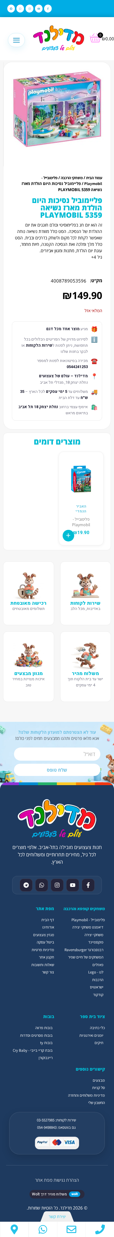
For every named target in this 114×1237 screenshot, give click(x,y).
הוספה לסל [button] (68, 535)
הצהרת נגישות (66, 1180)
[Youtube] (39, 8)
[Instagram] (29, 8)
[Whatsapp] (20, 8)
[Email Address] (71, 1229)
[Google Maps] (14, 1229)
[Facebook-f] (48, 8)
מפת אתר (43, 1180)
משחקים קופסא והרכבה (84, 908)
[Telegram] (11, 8)
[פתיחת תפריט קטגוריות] (16, 40)
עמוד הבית (94, 177)
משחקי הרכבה (72, 177)
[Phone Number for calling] (100, 1229)
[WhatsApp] (43, 1229)
